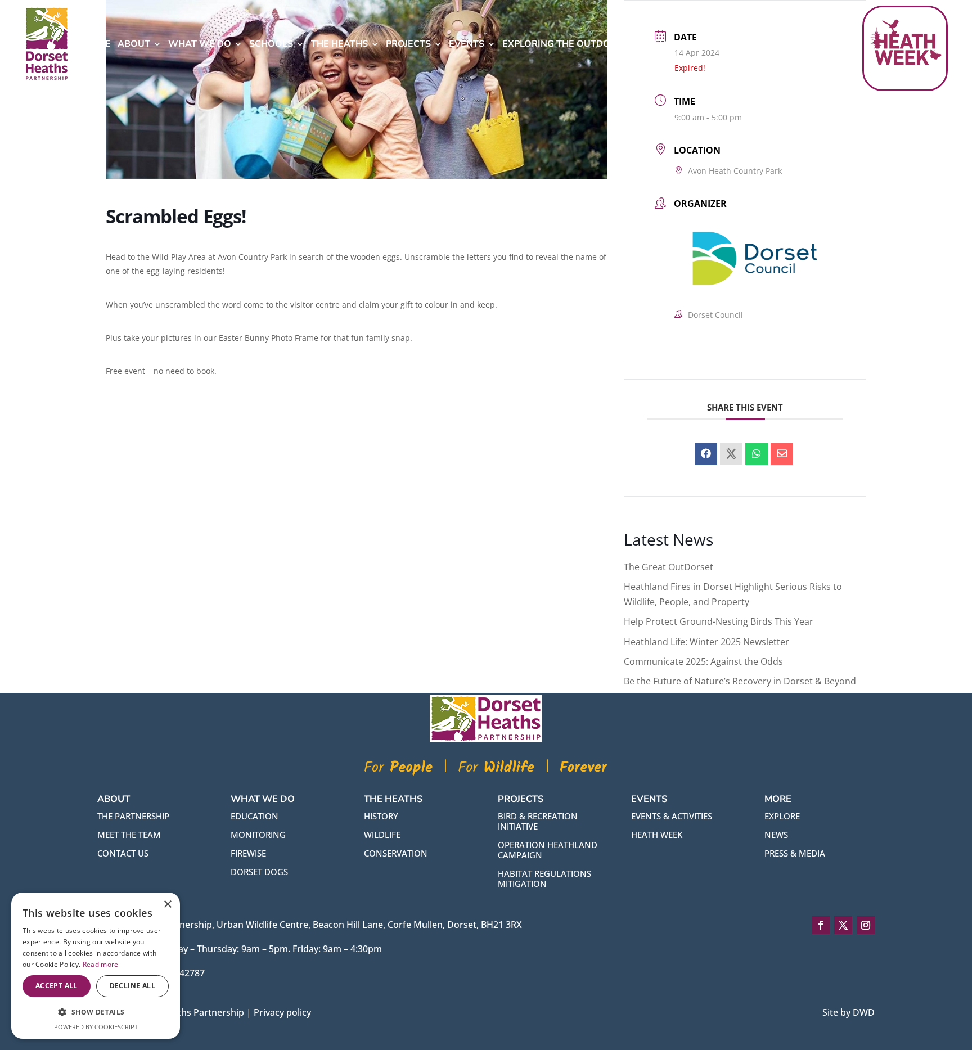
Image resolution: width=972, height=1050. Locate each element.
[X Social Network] (731, 454)
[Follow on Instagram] (866, 925)
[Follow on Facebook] (821, 925)
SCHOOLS (271, 44)
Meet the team (129, 834)
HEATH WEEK (656, 834)
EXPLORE (782, 816)
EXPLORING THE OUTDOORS (565, 44)
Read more (101, 964)
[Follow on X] (843, 925)
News (661, 44)
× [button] (167, 904)
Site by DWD (848, 1012)
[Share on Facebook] (706, 454)
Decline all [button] (132, 985)
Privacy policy (282, 1012)
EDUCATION (254, 816)
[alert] (95, 966)
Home (97, 44)
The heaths (339, 44)
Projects (408, 44)
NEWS (776, 834)
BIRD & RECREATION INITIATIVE (538, 821)
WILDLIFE (382, 834)
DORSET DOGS (259, 871)
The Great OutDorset (668, 567)
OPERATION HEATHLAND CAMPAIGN (547, 849)
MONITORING (258, 834)
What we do (199, 44)
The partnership (133, 816)
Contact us (122, 853)
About (134, 44)
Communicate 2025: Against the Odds (703, 661)
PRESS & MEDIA (794, 853)
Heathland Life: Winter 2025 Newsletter (706, 642)
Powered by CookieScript (96, 1026)
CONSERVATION (396, 853)
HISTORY (381, 816)
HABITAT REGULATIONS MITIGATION (544, 878)
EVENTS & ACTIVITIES (671, 816)
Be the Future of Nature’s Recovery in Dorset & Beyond (740, 681)
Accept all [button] (56, 985)
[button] (95, 1012)
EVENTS (466, 44)
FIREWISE (248, 853)
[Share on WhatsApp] (756, 454)
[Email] (782, 454)
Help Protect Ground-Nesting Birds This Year (718, 621)
